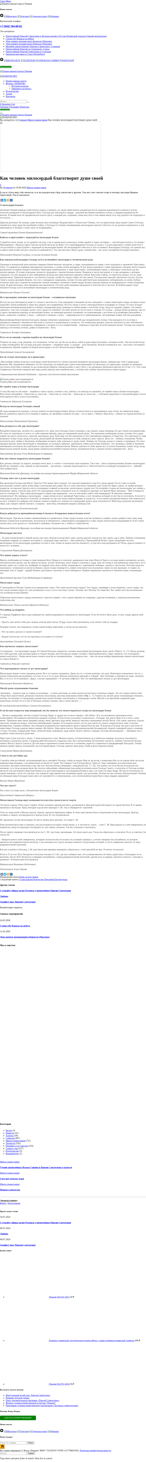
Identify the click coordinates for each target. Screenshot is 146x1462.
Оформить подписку (21, 88)
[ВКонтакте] (2, 200)
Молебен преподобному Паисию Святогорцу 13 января (33, 46)
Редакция (7, 187)
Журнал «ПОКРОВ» (16, 83)
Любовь (4, 896)
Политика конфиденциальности (95, 1450)
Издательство (12, 91)
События (10, 1138)
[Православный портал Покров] (16, 71)
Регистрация (14, 1203)
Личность (10, 1143)
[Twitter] (5, 200)
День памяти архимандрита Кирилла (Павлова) (29, 41)
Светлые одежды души (12, 1178)
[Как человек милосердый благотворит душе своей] (50, 207)
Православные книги (16, 81)
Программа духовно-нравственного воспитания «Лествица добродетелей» (42, 1405)
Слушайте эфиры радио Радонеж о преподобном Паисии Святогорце (35, 890)
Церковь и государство (17, 1146)
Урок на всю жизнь (29, 877)
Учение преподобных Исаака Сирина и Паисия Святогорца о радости (36, 1167)
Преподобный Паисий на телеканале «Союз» (28, 49)
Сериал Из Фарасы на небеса (20, 39)
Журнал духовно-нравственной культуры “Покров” (31, 1403)
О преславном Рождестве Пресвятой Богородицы (43, 879)
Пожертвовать (6, 67)
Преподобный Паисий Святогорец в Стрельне (28, 51)
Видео (9, 1130)
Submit (31, 1453)
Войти (3, 1203)
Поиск (30, 1443)
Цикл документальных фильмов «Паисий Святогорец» (32, 1400)
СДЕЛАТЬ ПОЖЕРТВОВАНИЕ (18, 1418)
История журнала (20, 86)
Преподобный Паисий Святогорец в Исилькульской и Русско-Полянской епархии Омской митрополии (56, 36)
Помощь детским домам (17, 1398)
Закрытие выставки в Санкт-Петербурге (25, 54)
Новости (10, 1133)
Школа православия (36, 187)
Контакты (10, 96)
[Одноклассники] (8, 200)
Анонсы (10, 1135)
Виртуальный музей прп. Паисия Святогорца (28, 1395)
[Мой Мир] (11, 200)
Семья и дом (12, 1148)
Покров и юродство (10, 1190)
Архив (9, 94)
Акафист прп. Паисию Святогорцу (18, 902)
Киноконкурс (12, 1153)
